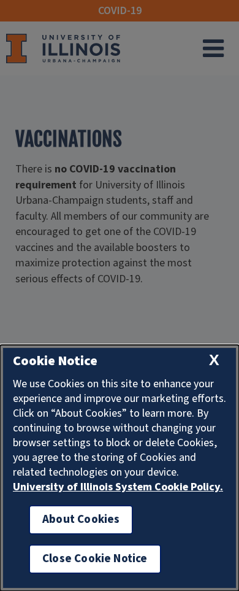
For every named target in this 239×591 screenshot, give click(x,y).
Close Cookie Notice (95, 558)
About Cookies (81, 519)
